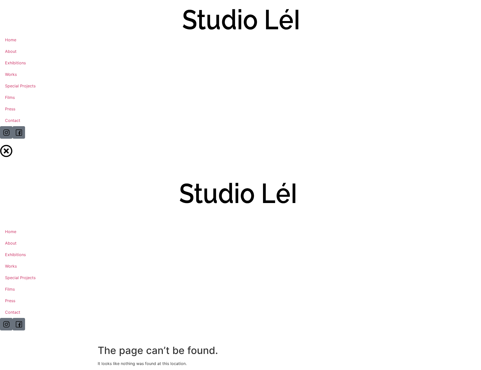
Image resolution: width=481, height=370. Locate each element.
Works (11, 74)
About (11, 51)
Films (10, 97)
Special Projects (20, 85)
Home (10, 39)
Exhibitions (15, 62)
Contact (12, 120)
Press (10, 108)
